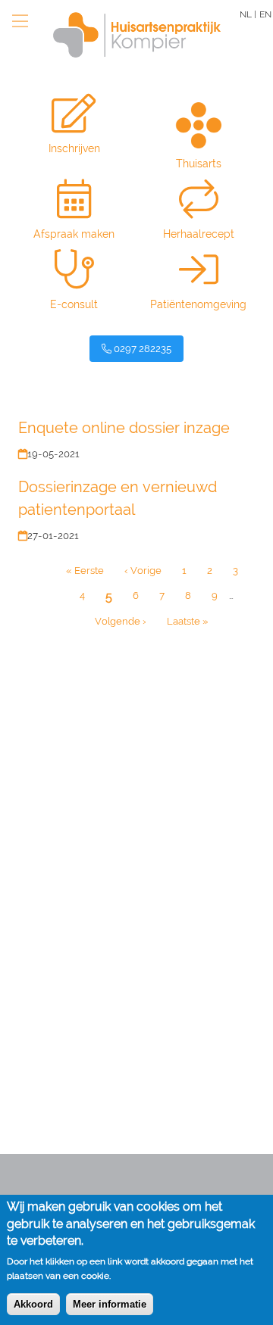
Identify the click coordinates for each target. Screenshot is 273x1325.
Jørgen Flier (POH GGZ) (75, 988)
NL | (248, 14)
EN (265, 14)
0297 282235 (141, 348)
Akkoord (33, 1304)
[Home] (129, 35)
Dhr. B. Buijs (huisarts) (71, 813)
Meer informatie (109, 1304)
